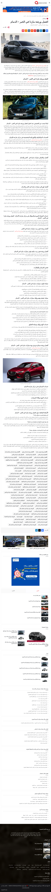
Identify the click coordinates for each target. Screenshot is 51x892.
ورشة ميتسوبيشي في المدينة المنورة (33, 617)
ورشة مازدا (19, 516)
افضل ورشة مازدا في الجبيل (10, 457)
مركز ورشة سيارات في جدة (42, 706)
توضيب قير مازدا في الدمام (29, 470)
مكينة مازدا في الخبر (42, 497)
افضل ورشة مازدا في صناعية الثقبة (24, 462)
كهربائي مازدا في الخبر (31, 489)
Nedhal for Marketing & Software (15, 885)
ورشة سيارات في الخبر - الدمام (41, 763)
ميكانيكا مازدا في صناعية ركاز (17, 497)
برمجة (32, 865)
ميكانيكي (27, 867)
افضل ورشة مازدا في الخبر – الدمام (39, 65)
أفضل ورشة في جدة (46, 865)
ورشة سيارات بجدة (43, 702)
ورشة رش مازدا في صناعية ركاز (26, 508)
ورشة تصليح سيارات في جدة (42, 694)
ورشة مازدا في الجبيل (30, 519)
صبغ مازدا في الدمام (42, 484)
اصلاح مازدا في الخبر (42, 454)
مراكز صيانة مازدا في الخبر (10, 492)
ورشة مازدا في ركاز (42, 524)
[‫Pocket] (23, 30)
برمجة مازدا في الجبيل (11, 465)
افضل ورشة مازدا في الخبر (32, 81)
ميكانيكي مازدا (44, 500)
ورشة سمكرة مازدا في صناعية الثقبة (39, 514)
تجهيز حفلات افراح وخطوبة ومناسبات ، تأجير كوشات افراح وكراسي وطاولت (34, 817)
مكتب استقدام (44, 783)
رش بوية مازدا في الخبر (26, 476)
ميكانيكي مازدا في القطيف (28, 503)
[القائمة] (1, 3)
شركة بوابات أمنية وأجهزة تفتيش (41, 801)
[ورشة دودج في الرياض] (44, 608)
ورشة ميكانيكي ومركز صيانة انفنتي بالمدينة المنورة (31, 656)
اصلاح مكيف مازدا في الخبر (17, 454)
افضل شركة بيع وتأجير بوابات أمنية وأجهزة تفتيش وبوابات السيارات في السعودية (33, 803)
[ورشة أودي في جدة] (46, 850)
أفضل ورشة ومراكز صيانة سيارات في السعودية (41, 880)
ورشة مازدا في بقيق (18, 522)
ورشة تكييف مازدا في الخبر (41, 505)
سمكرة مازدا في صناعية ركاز (12, 481)
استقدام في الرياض (43, 781)
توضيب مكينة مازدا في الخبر (16, 473)
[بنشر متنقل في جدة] (44, 597)
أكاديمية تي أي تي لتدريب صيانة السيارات (40, 813)
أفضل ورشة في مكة (38, 865)
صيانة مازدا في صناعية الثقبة (29, 487)
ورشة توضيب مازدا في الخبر (26, 505)
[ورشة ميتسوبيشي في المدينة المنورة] (44, 619)
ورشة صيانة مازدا (28, 516)
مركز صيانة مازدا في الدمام (17, 495)
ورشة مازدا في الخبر (19, 231)
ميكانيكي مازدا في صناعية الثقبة (13, 503)
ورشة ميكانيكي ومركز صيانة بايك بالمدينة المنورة (31, 673)
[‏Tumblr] (38, 30)
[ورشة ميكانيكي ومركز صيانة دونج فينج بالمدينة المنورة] (21, 632)
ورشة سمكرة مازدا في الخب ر (40, 511)
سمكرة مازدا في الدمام (42, 481)
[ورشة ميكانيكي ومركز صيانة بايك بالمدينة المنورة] (21, 643)
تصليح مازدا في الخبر (18, 468)
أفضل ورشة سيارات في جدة (42, 704)
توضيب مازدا (17, 470)
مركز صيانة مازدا (43, 495)
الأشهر (38, 590)
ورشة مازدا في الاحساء (9, 516)
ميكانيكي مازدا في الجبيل (18, 500)
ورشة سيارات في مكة (43, 692)
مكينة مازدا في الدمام (30, 497)
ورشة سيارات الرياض (46, 869)
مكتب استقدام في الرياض (42, 779)
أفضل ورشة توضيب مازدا (41, 451)
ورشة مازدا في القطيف (30, 522)
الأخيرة (13, 590)
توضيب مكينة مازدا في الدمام (40, 476)
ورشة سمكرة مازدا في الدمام (25, 511)
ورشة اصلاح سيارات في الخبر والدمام (40, 761)
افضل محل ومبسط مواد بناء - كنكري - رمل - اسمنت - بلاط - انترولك (35, 815)
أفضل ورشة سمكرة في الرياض (41, 732)
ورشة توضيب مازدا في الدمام (12, 505)
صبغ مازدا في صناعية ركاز (15, 484)
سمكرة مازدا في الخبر (10, 478)
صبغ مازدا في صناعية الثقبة (29, 484)
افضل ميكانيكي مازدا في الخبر (40, 457)
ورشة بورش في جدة (38, 843)
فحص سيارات (33, 867)
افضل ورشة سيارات (43, 708)
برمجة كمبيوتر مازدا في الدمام (25, 465)
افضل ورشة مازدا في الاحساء (25, 457)
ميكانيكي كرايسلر (22, 867)
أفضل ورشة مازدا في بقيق (27, 451)
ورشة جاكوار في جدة (38, 854)
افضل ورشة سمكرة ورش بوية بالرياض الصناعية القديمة (37, 736)
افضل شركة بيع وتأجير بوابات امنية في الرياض (39, 797)
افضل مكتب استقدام (43, 777)
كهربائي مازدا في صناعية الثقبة (40, 492)
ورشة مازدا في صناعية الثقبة (29, 524)
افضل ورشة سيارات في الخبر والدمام (40, 765)
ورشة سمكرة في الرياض (42, 734)
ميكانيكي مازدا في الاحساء (32, 500)
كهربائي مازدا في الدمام (19, 489)
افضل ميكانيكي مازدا (40, 15)
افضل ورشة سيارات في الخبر (42, 754)
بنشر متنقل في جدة (36, 595)
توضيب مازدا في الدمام (30, 473)
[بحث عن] (49, 3)
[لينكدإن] (41, 30)
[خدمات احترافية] (25, 9)
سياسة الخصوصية (4, 889)
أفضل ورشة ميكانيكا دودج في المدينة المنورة (32, 612)
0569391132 (30, 75)
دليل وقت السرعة (46, 878)
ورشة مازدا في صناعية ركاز (14, 524)
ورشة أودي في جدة (38, 848)
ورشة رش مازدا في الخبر (41, 508)
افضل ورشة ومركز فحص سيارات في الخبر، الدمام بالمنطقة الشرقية (35, 767)
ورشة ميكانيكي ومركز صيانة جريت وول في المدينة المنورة (29, 668)
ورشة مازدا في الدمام (42, 522)
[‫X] (44, 30)
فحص (38, 867)
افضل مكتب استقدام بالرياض (42, 785)
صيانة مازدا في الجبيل (42, 487)
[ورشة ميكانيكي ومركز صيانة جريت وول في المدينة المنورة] (21, 638)
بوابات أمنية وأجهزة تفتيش (42, 799)
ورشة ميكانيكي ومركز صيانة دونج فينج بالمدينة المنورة (30, 662)
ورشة (16, 867)
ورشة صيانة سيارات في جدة (42, 696)
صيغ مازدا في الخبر (43, 489)
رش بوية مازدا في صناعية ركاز (24, 478)
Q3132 (30, 885)
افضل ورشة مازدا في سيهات (41, 462)
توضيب (29, 865)
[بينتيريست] (35, 30)
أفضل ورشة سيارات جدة (43, 698)
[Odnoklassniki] (26, 30)
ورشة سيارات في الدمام (43, 756)
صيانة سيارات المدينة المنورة (44, 867)
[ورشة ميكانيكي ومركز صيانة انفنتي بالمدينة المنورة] (44, 658)
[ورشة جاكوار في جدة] (46, 856)
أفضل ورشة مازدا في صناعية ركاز (12, 451)
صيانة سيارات (11, 865)
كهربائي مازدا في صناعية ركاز (25, 492)
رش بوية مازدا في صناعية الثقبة (40, 478)
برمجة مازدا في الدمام (30, 468)
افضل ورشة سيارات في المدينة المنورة (41, 722)
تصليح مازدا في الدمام (42, 470)
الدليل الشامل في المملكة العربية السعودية (41, 876)
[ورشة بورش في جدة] (46, 845)
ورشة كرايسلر (25, 869)
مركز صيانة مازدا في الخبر (31, 495)
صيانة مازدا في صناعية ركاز (14, 487)
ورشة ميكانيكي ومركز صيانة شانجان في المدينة (31, 679)
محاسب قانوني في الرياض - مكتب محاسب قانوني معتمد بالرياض (36, 819)
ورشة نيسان (19, 869)
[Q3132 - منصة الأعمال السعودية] (41, 2)
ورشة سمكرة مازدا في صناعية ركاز (21, 514)
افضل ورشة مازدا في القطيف (12, 460)
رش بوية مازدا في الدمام (14, 476)
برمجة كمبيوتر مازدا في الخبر (41, 465)
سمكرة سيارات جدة (18, 865)
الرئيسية (45, 15)
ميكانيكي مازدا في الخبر (42, 503)
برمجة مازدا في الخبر (42, 468)
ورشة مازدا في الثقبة (42, 519)
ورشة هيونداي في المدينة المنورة (34, 600)
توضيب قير (24, 865)
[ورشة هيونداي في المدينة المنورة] (44, 602)
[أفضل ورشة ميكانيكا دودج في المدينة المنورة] (44, 614)
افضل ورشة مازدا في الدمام (26, 460)
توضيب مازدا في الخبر (42, 473)
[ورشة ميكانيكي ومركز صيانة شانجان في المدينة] (44, 681)
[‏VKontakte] (29, 30)
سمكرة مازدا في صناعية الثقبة (27, 481)
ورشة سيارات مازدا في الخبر (41, 516)
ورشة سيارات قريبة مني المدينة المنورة (35, 869)
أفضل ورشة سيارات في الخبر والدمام (40, 752)
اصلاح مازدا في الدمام (30, 454)
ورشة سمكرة (44, 738)
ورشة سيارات (12, 867)
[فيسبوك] (47, 30)
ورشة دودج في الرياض (36, 606)
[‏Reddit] (32, 30)
